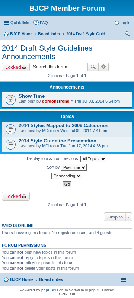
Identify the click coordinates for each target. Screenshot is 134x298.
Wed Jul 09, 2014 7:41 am (83, 130)
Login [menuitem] (125, 22)
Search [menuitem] (127, 35)
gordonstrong (56, 101)
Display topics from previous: (53, 158)
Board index (51, 279)
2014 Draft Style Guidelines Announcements (47, 52)
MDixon (49, 130)
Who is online (18, 225)
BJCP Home (22, 279)
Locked (13, 67)
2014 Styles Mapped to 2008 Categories (63, 125)
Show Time (32, 96)
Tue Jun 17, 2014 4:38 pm (84, 146)
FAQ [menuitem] (44, 22)
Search (93, 67)
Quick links (20, 22)
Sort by (54, 167)
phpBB (47, 290)
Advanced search (104, 67)
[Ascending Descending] (67, 176)
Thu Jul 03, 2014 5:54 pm (97, 101)
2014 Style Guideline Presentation (57, 141)
